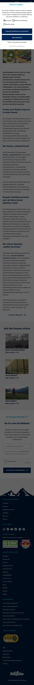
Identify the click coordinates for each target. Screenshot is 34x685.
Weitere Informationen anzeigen (17, 42)
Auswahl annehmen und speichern (17, 31)
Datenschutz (13, 46)
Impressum (21, 46)
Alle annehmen (17, 37)
